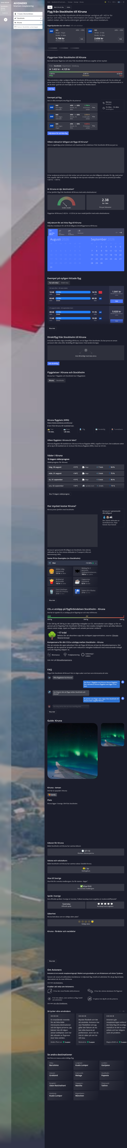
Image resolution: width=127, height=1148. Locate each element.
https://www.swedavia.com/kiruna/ (59, 423)
